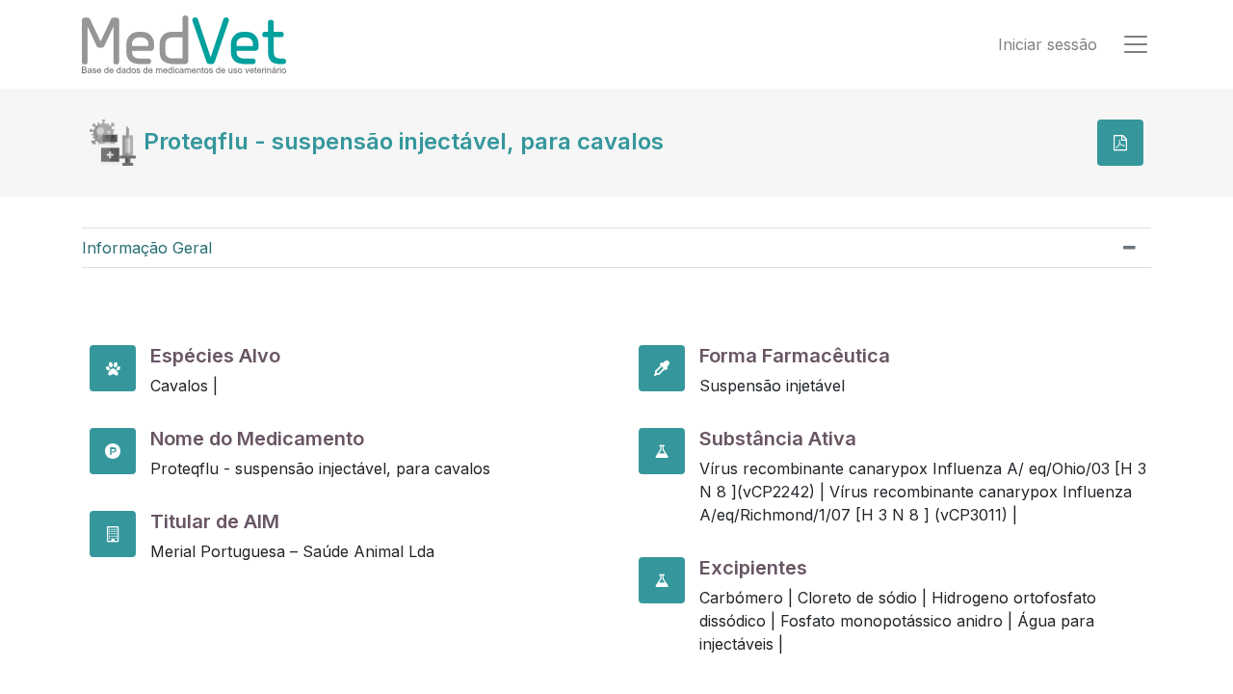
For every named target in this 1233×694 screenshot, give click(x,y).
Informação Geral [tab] (147, 247)
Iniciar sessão (1047, 44)
